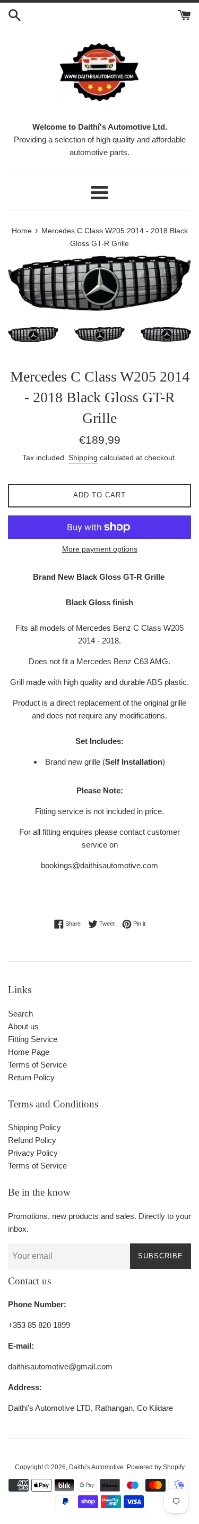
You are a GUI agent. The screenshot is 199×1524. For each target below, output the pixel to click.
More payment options (99, 549)
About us (23, 1026)
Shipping (83, 457)
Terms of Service (37, 1064)
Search (20, 1013)
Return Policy (31, 1077)
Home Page (28, 1051)
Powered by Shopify (156, 1467)
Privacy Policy (33, 1152)
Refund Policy (32, 1140)
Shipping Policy (34, 1127)
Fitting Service (32, 1039)
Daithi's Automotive (96, 1467)
